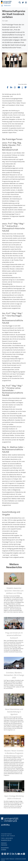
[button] (7, 87)
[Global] (22, 2)
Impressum (4, 843)
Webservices (12, 858)
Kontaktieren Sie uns (6, 840)
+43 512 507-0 (9, 838)
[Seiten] (26, 2)
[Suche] (19, 2)
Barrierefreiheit (5, 847)
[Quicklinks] (23, 2)
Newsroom (7, 5)
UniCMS (7, 858)
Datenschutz (4, 844)
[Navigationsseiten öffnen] (2, 6)
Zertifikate (3, 849)
